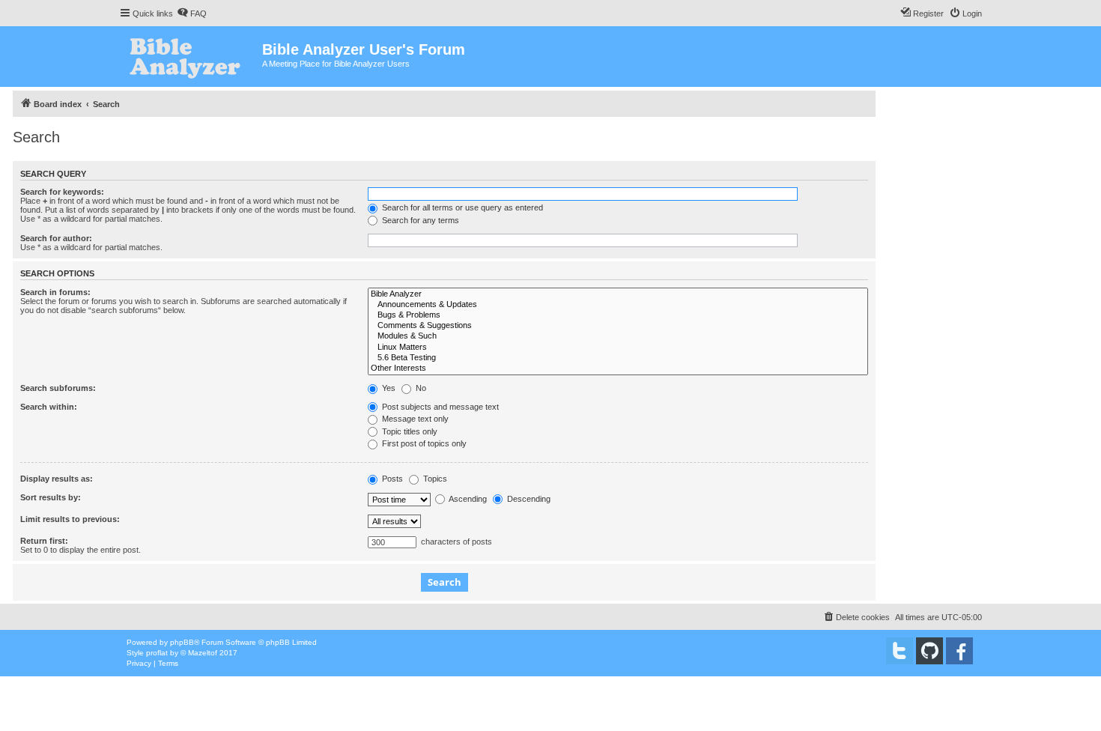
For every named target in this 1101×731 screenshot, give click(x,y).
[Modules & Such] (618, 336)
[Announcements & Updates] (618, 305)
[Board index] (190, 56)
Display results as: (56, 478)
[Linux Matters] (618, 347)
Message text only (414, 418)
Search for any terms (419, 220)
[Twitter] (899, 650)
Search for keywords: (62, 191)
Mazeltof (202, 653)
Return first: (44, 540)
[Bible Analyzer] (618, 294)
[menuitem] (192, 13)
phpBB (182, 642)
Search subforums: (58, 387)
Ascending (467, 498)
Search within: (48, 406)
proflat (157, 653)
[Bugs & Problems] (618, 315)
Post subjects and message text (439, 406)
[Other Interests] (618, 368)
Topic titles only (408, 431)
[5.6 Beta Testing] (618, 358)
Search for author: (56, 238)
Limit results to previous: (70, 519)
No (419, 387)
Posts (391, 478)
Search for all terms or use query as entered (461, 207)
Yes (387, 387)
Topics (434, 478)
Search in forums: (55, 292)
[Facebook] (959, 650)
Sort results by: (50, 497)
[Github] (929, 650)
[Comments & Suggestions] (618, 326)
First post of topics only (423, 443)
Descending (527, 498)
